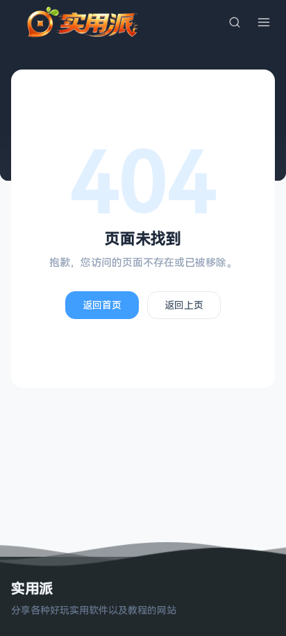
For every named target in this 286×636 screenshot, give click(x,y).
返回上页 (184, 304)
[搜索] (234, 22)
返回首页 (102, 304)
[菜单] (264, 22)
